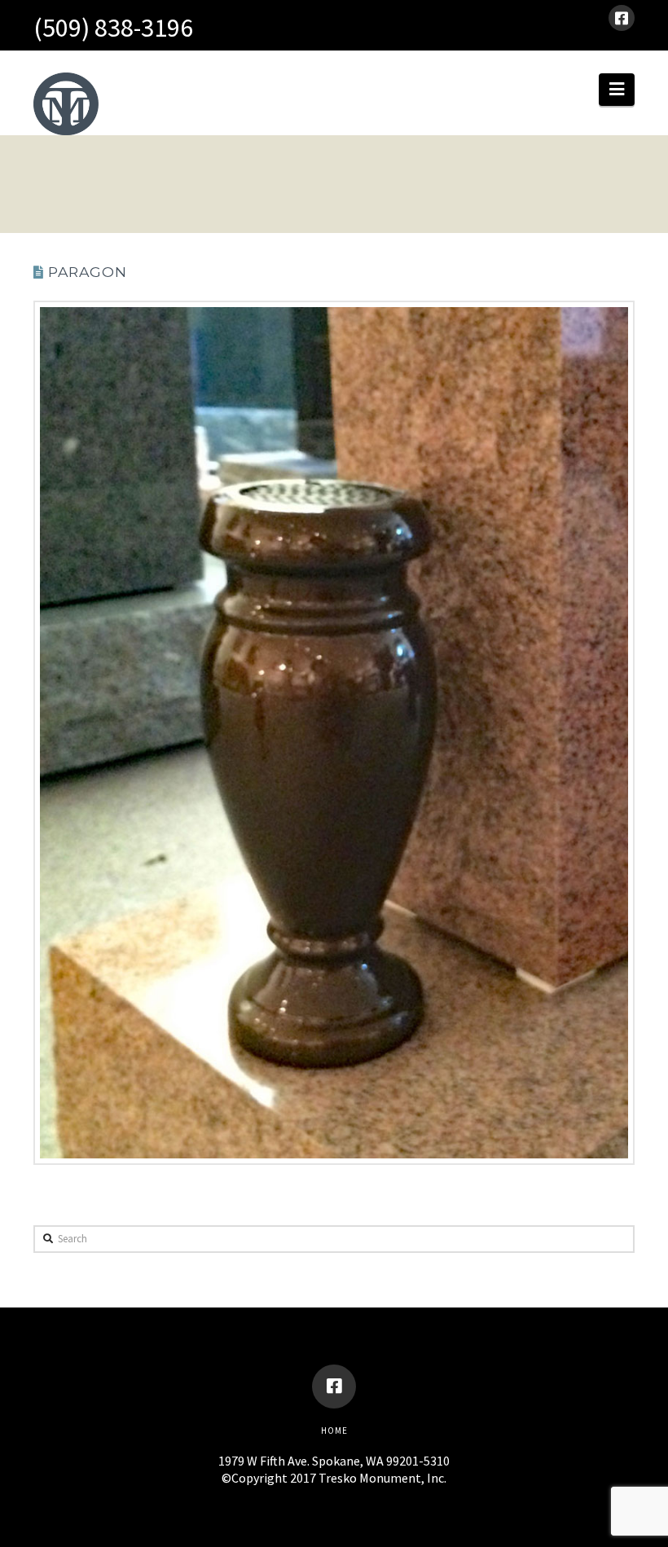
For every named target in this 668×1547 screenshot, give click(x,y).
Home (334, 1430)
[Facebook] (622, 18)
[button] (617, 89)
